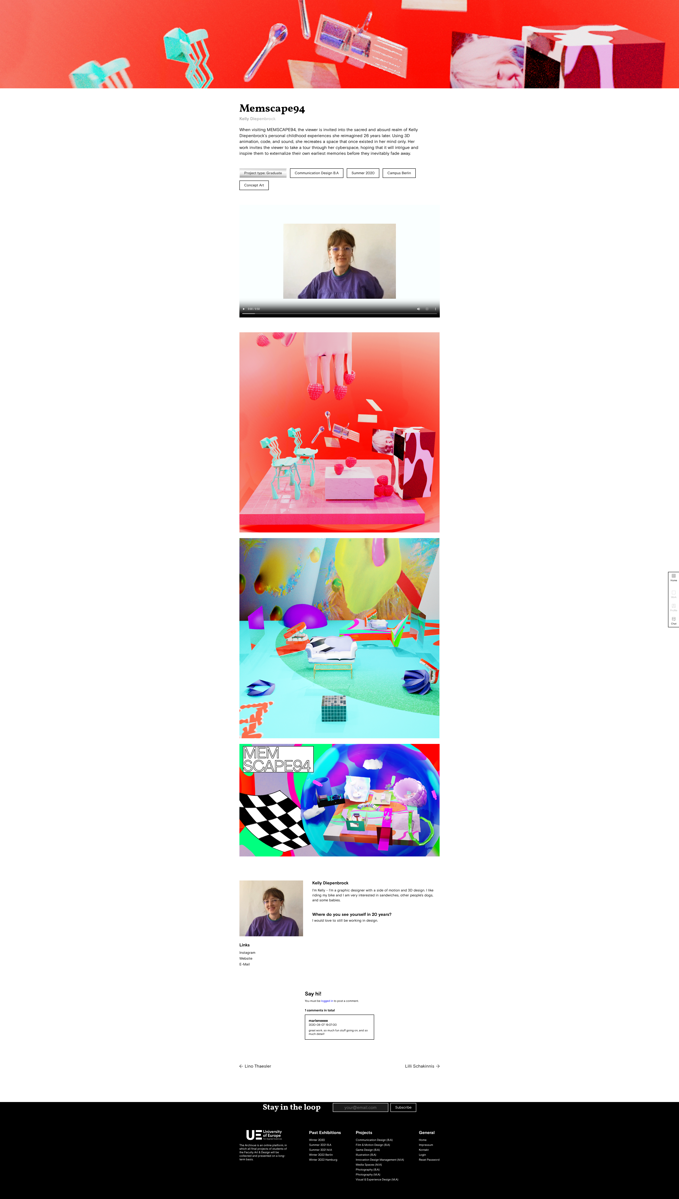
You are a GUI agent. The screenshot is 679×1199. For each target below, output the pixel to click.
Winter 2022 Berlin (321, 1155)
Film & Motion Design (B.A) (373, 1145)
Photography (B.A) (368, 1169)
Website (245, 958)
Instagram (247, 952)
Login (422, 1155)
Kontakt (424, 1150)
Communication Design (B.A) (374, 1140)
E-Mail (244, 964)
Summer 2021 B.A (320, 1145)
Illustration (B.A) (366, 1155)
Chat (674, 623)
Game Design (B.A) (368, 1150)
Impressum (426, 1145)
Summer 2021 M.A (320, 1150)
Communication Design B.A (317, 173)
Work (674, 597)
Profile (673, 610)
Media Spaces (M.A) (369, 1164)
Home (674, 580)
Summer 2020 (363, 173)
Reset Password (429, 1160)
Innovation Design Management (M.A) (380, 1160)
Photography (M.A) (368, 1174)
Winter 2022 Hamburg (323, 1160)
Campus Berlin (399, 173)
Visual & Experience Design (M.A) (377, 1179)
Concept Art (254, 185)
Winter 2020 (317, 1140)
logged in (327, 1001)
